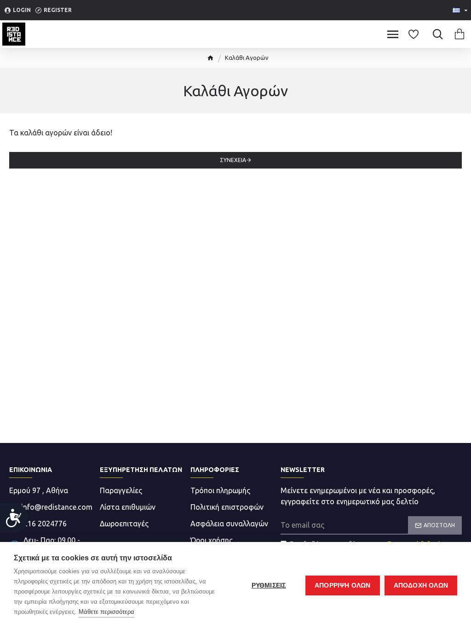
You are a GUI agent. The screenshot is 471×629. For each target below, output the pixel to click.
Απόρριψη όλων (343, 585)
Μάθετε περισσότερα (106, 611)
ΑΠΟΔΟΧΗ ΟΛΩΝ (421, 585)
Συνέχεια (233, 160)
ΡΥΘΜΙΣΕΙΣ (269, 585)
